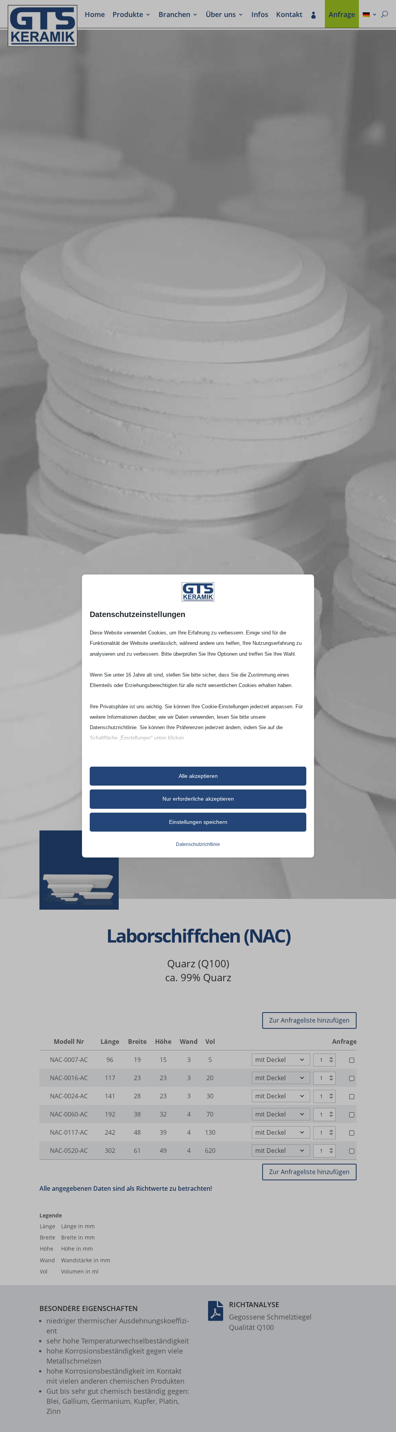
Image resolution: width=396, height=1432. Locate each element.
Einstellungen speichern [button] (198, 822)
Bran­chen (174, 15)
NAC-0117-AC (69, 1132)
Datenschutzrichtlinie (198, 844)
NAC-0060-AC (69, 1114)
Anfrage (342, 15)
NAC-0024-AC (69, 1096)
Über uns (221, 15)
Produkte (128, 15)
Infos (259, 15)
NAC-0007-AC (69, 1059)
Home (95, 15)
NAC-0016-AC (69, 1078)
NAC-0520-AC (69, 1150)
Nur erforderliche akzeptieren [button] (198, 799)
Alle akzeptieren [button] (198, 776)
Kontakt (289, 15)
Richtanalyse (254, 1304)
